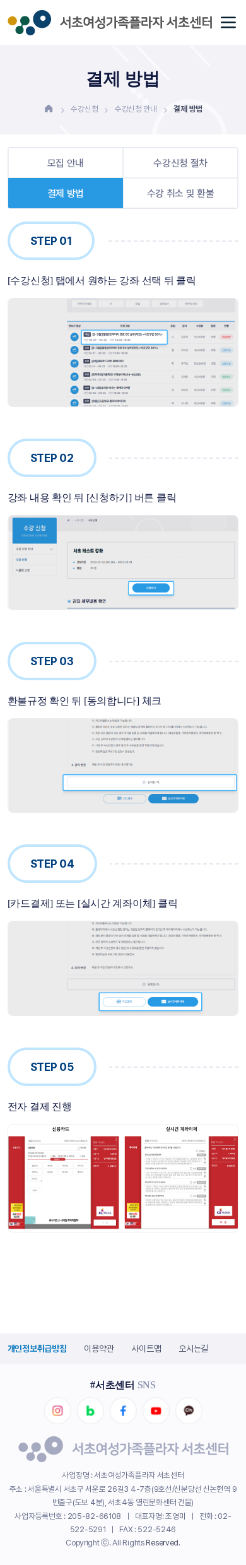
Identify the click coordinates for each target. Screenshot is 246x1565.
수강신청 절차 (180, 163)
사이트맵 (146, 1349)
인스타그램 (57, 1411)
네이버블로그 (90, 1411)
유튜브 (156, 1411)
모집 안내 (66, 163)
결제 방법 (66, 193)
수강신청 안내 (136, 109)
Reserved (162, 1542)
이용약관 (99, 1349)
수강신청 (84, 109)
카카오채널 (188, 1411)
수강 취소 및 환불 (180, 193)
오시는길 (193, 1349)
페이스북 (123, 1411)
